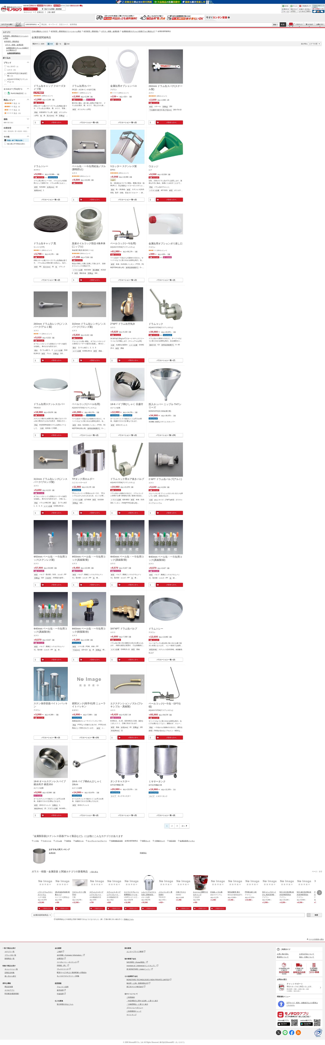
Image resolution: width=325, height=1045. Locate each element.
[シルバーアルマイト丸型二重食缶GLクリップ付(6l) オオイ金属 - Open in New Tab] (149, 883)
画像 (51, 44)
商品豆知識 (9, 987)
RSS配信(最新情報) (12, 994)
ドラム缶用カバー (81, 86)
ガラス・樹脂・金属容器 (110, 31)
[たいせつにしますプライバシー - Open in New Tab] (318, 1033)
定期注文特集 (9, 973)
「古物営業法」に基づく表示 (137, 1004)
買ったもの (309, 24)
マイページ (28, 12)
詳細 (274, 24)
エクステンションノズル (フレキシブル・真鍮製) (126, 705)
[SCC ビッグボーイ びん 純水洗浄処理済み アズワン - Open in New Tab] (269, 883)
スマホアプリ (9, 990)
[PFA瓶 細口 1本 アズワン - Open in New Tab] (252, 883)
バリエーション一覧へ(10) (89, 737)
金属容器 (52, 853)
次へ (183, 826)
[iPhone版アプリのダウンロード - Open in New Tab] (287, 1023)
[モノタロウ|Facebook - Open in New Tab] (291, 1035)
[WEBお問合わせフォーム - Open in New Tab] (285, 8)
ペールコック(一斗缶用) (123, 243)
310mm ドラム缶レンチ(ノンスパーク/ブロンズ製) (89, 325)
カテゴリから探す (7, 24)
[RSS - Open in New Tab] (298, 1035)
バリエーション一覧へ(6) (89, 122)
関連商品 (143, 853)
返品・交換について (306, 957)
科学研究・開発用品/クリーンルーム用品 (66, 31)
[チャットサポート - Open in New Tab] (294, 8)
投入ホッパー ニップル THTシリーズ (165, 406)
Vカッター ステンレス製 (123, 166)
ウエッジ (153, 166)
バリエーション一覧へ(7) (166, 360)
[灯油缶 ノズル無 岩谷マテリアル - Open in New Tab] (218, 883)
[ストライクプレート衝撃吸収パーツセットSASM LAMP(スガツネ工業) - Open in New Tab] (131, 883)
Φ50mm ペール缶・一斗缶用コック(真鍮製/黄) (88, 558)
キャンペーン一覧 (11, 969)
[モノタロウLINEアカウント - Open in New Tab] (285, 1035)
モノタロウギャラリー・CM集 (68, 976)
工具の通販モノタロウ (40, 31)
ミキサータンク (157, 781)
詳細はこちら (129, 919)
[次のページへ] (319, 892)
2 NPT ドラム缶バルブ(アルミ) (165, 479)
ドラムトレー (41, 166)
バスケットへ (56, 122)
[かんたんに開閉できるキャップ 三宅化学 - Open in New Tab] (200, 883)
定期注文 (40, 12)
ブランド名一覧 (10, 955)
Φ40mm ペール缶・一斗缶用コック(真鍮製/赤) (50, 630)
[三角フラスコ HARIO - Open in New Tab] (183, 883)
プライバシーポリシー (135, 1008)
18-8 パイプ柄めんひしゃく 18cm (87, 783)
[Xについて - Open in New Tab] (278, 1035)
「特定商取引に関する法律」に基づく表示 (142, 1001)
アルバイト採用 (62, 987)
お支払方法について (306, 954)
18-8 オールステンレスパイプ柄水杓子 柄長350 (50, 783)
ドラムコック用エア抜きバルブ (127, 479)
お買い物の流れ (283, 954)
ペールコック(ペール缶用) (86, 404)
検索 (283, 24)
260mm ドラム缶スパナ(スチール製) (165, 88)
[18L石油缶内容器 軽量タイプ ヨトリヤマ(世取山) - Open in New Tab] (62, 883)
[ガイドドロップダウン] (305, 10)
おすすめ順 (313, 44)
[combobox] (156, 24)
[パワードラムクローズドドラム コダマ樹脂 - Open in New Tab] (45, 883)
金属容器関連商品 (31, 24)
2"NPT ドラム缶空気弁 (122, 323)
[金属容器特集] (39, 863)
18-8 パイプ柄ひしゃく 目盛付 (126, 404)
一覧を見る (94, 872)
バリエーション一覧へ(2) (127, 122)
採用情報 (58, 983)
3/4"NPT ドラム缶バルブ (123, 628)
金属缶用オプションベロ (123, 86)
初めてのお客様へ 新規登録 (53, 9)
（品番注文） (18, 24)
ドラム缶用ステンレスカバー (49, 404)
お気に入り (319, 24)
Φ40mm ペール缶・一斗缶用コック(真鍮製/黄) (127, 558)
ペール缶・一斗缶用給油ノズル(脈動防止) (89, 168)
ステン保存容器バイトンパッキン (50, 705)
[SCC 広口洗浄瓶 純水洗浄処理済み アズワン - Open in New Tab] (287, 883)
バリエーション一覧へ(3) (127, 280)
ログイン (30, 9)
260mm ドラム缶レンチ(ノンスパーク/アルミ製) (50, 325)
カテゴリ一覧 (9, 952)
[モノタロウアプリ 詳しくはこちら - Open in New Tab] (299, 1014)
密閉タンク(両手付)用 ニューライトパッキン (88, 705)
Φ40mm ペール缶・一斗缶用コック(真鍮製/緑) (165, 558)
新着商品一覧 (9, 959)
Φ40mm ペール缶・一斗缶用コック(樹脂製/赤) (88, 630)
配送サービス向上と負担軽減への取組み (72, 972)
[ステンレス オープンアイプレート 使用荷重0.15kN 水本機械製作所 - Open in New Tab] (114, 883)
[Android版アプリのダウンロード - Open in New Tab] (310, 1023)
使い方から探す (10, 976)
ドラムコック (156, 324)
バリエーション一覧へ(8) (166, 815)
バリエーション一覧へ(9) (127, 815)
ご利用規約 (131, 997)
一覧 (59, 44)
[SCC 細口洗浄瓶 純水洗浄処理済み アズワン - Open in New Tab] (304, 883)
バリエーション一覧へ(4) (127, 435)
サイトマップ (131, 1015)
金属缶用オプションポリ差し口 (165, 243)
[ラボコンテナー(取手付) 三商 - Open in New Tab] (79, 883)
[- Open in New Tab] (284, 968)
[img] (12, 8)
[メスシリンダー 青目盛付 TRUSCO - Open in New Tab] (166, 883)
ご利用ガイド (285, 949)
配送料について (283, 957)
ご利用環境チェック (134, 1011)
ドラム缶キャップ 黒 (45, 243)
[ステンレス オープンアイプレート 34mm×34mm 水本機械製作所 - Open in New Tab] (97, 883)
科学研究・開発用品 (91, 31)
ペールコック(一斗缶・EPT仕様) (165, 705)
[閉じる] (101, 42)
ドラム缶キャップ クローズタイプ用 (50, 87)
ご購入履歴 (51, 12)
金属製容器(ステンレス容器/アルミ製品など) (138, 31)
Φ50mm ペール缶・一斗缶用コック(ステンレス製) (50, 558)
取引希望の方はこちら (65, 1004)
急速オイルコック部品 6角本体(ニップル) (88, 245)
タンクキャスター (120, 781)
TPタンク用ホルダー (83, 479)
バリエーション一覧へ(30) (165, 435)
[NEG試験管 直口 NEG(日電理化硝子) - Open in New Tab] (235, 883)
